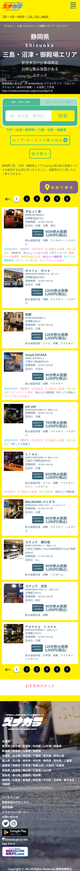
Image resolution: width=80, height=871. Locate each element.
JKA (27, 869)
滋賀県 (6, 765)
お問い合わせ (10, 817)
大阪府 (50, 765)
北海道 (6, 741)
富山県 (6, 760)
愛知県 (57, 760)
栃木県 (16, 756)
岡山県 (27, 770)
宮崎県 (57, 780)
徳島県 (6, 775)
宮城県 (27, 746)
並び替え (40, 153)
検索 (63, 115)
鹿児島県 (69, 780)
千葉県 (37, 756)
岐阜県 (37, 760)
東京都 (47, 756)
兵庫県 (60, 765)
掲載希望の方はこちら (15, 802)
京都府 (16, 765)
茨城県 (6, 756)
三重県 (68, 760)
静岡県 (47, 760)
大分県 (47, 780)
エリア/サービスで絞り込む (40, 140)
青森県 (6, 746)
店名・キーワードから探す (59, 102)
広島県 (37, 770)
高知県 (37, 775)
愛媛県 (27, 775)
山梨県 (27, 751)
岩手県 (16, 746)
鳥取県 (6, 770)
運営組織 (7, 807)
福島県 (57, 746)
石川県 (16, 760)
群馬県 (16, 751)
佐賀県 (16, 780)
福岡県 (6, 780)
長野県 (37, 751)
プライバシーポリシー (15, 812)
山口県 (47, 770)
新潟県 (6, 751)
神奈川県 (58, 756)
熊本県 (37, 780)
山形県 (47, 746)
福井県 (27, 760)
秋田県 (37, 746)
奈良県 (27, 765)
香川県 (16, 775)
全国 (12, 16)
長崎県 (27, 780)
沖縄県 (6, 784)
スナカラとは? (11, 797)
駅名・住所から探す (21, 102)
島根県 (16, 770)
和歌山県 (38, 765)
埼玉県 (27, 756)
